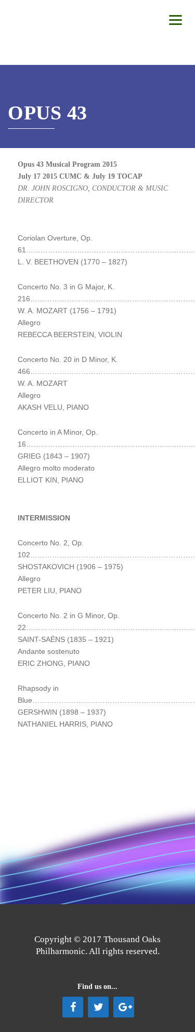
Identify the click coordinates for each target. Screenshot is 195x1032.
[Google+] (123, 1007)
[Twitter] (98, 1007)
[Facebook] (72, 1007)
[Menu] (175, 19)
